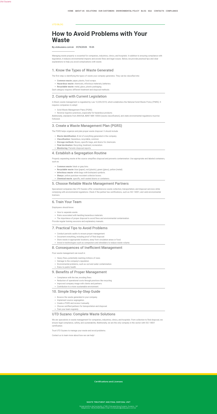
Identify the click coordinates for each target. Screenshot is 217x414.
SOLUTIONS (91, 11)
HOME (70, 11)
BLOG (143, 11)
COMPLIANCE (172, 11)
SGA (150, 11)
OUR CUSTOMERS (106, 11)
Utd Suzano (5, 1)
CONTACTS (159, 11)
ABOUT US (79, 11)
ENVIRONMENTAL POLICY (127, 11)
